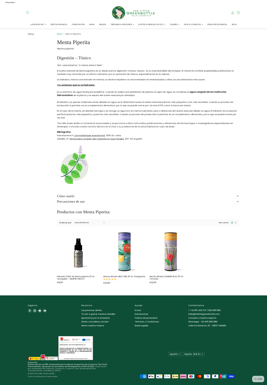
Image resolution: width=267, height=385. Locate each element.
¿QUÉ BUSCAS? (37, 24)
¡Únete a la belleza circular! (95, 321)
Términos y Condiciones (147, 321)
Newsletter (10, 2)
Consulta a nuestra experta (202, 318)
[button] (110, 279)
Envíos (138, 310)
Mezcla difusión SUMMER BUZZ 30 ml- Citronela (166, 277)
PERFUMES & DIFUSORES (121, 24)
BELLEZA (102, 24)
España (193, 354)
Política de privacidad (146, 318)
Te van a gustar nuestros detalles (98, 314)
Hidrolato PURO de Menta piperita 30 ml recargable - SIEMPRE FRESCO (75, 277)
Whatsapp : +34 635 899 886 (202, 321)
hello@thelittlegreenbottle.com (204, 314)
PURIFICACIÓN (78, 24)
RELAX (92, 24)
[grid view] (232, 222)
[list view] (235, 222)
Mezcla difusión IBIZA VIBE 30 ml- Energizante (124, 276)
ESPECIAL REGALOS (59, 24)
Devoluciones (141, 314)
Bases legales (141, 325)
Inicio (59, 34)
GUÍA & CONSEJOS (192, 24)
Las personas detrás (91, 310)
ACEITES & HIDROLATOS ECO (151, 24)
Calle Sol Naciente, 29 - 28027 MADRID (207, 325)
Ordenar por (65, 223)
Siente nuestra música (92, 325)
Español (173, 354)
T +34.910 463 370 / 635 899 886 (204, 310)
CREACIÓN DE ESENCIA (217, 24)
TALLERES (174, 24)
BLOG (234, 24)
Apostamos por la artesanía (95, 318)
